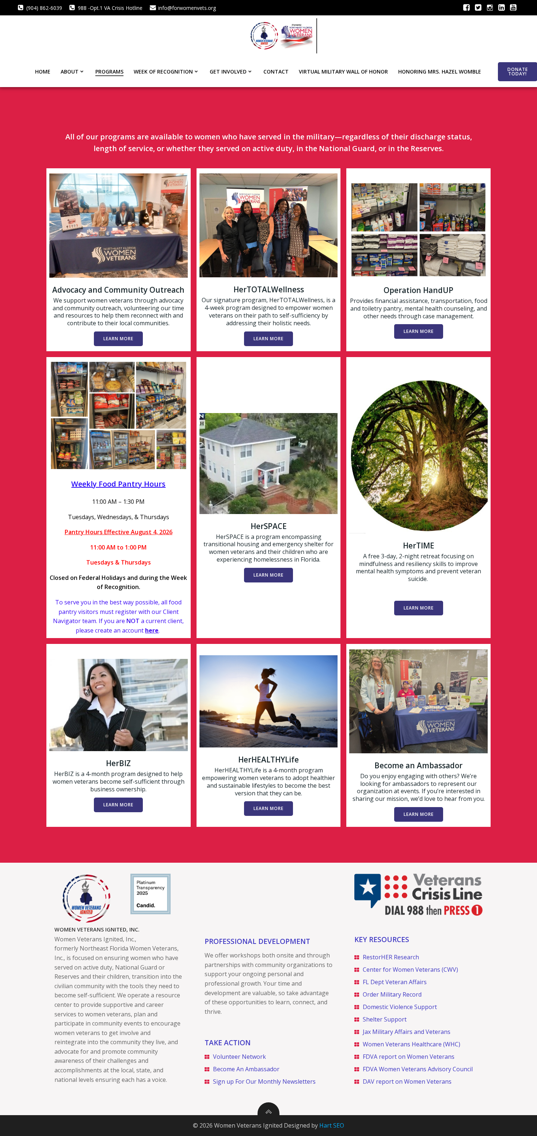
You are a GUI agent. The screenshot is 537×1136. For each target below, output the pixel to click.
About (70, 71)
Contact (276, 71)
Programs (109, 71)
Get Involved (228, 71)
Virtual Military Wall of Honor (343, 71)
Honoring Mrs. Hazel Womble (439, 71)
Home (42, 71)
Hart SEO (331, 1125)
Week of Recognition (163, 71)
